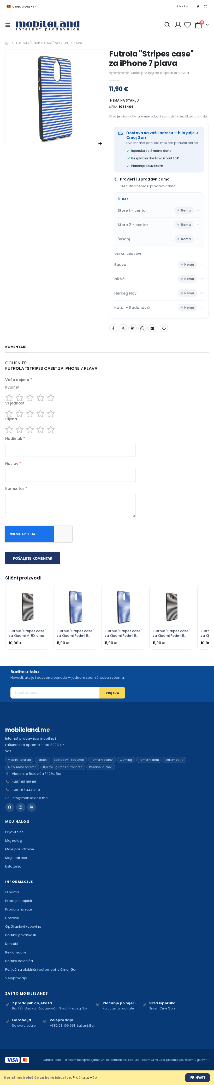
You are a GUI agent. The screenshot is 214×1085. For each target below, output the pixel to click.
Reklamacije (16, 952)
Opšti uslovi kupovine (23, 926)
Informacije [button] (19, 881)
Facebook (113, 328)
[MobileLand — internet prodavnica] (48, 25)
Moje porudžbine (19, 849)
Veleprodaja (16, 978)
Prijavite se (14, 832)
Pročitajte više (85, 1077)
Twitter (123, 328)
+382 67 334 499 (26, 789)
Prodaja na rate (18, 909)
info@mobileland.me (30, 797)
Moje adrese (16, 857)
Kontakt (11, 943)
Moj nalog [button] (17, 821)
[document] (107, 1077)
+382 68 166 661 (25, 781)
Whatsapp (142, 328)
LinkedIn (132, 328)
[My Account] (178, 25)
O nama (12, 892)
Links (181, 6)
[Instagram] (205, 6)
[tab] (15, 347)
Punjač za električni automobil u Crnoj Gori (41, 969)
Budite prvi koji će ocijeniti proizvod (159, 72)
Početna (7, 43)
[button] (100, 143)
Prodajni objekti (18, 900)
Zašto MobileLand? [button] (26, 993)
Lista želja (13, 866)
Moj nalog (13, 840)
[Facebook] (198, 6)
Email (152, 328)
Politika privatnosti (20, 935)
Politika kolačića (19, 960)
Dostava (12, 917)
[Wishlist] (188, 25)
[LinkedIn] (31, 807)
